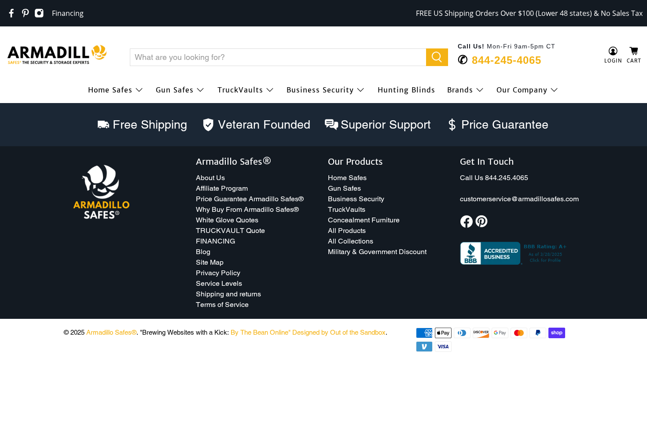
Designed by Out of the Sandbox (339, 332)
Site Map (210, 262)
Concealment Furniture (364, 220)
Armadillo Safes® (111, 332)
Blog (203, 251)
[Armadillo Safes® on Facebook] (11, 13)
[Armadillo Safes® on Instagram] (39, 13)
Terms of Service (222, 304)
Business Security (320, 89)
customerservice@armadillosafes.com (519, 199)
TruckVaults (240, 89)
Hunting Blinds (406, 89)
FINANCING (215, 241)
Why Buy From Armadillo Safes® (247, 209)
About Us (210, 178)
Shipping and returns (228, 294)
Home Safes (110, 89)
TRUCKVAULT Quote (230, 230)
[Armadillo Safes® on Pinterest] (25, 13)
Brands (460, 89)
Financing (68, 13)
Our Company (522, 89)
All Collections (350, 241)
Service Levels (219, 283)
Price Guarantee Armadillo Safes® (250, 199)
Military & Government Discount (377, 251)
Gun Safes (175, 89)
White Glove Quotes (227, 220)
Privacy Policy (218, 273)
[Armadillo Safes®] (56, 55)
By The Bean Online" (260, 332)
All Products (347, 230)
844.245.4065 (506, 178)
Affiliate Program (222, 188)
